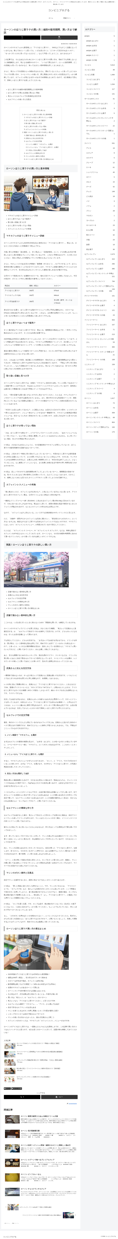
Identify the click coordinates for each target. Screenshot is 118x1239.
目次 (38, 110)
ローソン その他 (17, 1088)
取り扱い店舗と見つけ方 (34, 123)
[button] (59, 38)
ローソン (8, 1088)
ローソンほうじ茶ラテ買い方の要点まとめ (40, 159)
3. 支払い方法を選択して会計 (37, 150)
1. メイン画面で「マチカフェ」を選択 (40, 144)
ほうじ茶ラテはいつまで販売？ (36, 120)
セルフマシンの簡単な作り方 (35, 153)
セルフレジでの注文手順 (34, 141)
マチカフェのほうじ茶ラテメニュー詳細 (39, 117)
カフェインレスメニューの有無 (36, 129)
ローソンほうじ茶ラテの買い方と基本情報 (38, 114)
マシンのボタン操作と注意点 (35, 156)
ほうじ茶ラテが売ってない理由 (36, 126)
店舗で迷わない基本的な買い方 (36, 135)
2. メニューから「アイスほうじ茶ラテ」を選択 (43, 147)
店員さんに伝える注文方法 (34, 138)
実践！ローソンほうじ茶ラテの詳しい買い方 (38, 132)
